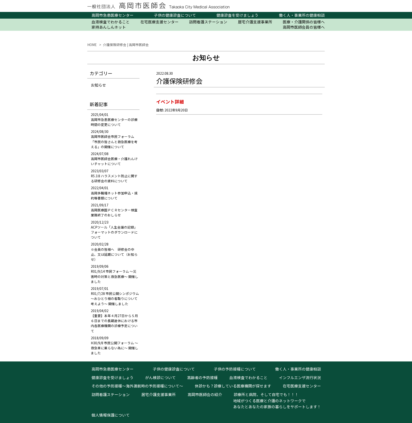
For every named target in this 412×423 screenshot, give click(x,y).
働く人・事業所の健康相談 (302, 15)
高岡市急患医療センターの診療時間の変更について (114, 122)
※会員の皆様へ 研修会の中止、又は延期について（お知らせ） (114, 254)
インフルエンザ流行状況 (300, 377)
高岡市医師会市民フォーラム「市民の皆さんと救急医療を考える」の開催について (114, 141)
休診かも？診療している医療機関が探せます (233, 386)
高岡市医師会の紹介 (205, 394)
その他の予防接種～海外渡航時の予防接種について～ (137, 386)
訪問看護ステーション (208, 22)
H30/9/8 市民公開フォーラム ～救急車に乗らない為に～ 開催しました (114, 347)
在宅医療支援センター (159, 22)
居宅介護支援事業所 (255, 22)
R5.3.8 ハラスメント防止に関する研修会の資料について (114, 178)
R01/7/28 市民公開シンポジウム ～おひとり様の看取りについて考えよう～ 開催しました (115, 298)
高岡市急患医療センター (113, 15)
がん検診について (160, 377)
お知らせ (98, 85)
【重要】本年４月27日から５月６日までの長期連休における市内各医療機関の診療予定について (114, 323)
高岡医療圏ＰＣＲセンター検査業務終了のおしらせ (114, 212)
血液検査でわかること (111, 22)
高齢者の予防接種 (202, 377)
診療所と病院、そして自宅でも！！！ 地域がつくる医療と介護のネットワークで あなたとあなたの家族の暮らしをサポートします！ (275, 400)
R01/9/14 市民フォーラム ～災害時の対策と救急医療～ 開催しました (114, 276)
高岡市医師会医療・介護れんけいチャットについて (114, 161)
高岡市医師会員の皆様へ (304, 27)
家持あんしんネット (109, 27)
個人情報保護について (111, 415)
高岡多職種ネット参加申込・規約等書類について (114, 195)
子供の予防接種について (235, 369)
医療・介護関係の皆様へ (304, 22)
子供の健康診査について (175, 15)
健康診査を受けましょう (237, 15)
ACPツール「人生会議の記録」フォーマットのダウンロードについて (114, 232)
